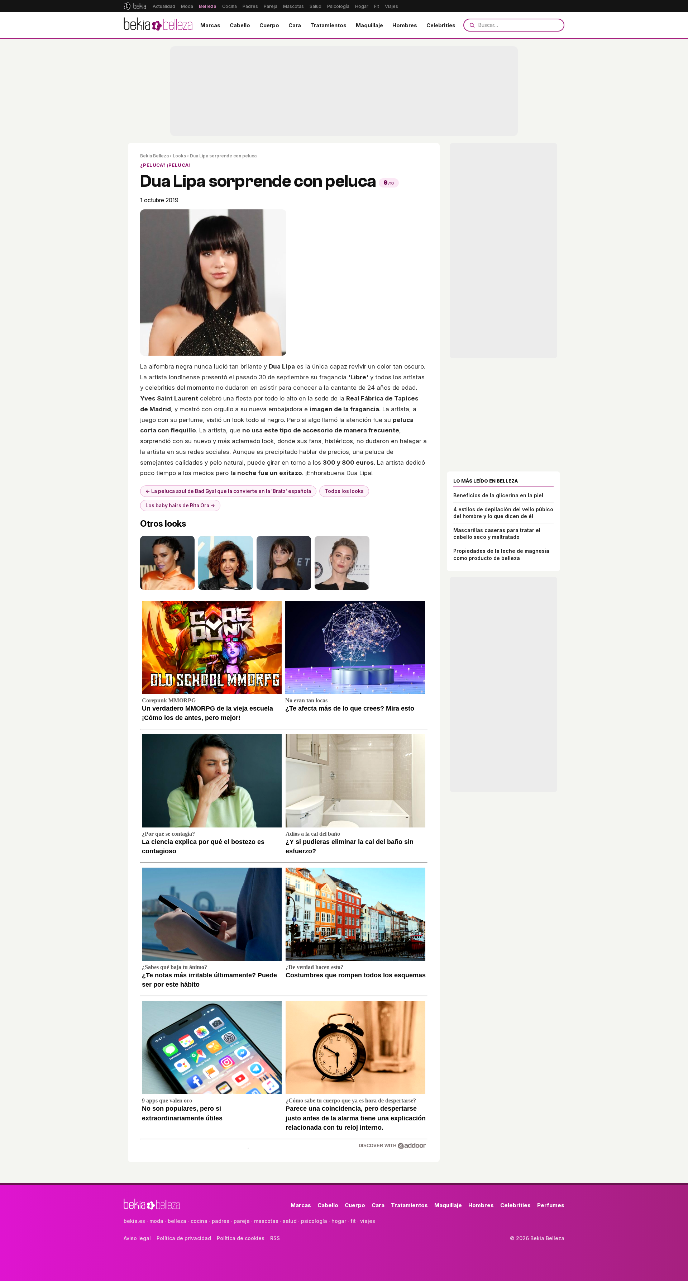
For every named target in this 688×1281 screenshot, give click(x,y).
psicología (314, 1221)
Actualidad (164, 6)
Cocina (229, 6)
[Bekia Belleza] (158, 25)
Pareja (270, 6)
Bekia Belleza (154, 155)
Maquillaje (369, 25)
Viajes (391, 6)
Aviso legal (137, 1238)
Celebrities (440, 25)
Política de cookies (240, 1238)
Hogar (361, 6)
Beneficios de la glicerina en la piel (498, 495)
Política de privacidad (184, 1238)
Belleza (207, 6)
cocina (199, 1221)
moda (156, 1221)
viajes (367, 1221)
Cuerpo (269, 25)
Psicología (338, 6)
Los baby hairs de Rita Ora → (180, 505)
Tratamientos (328, 25)
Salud (315, 6)
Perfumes (550, 1205)
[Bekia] (135, 6)
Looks (179, 155)
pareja (242, 1221)
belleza (177, 1221)
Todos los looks (344, 491)
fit (353, 1221)
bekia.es (134, 1221)
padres (220, 1221)
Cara (294, 25)
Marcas (210, 25)
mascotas (266, 1221)
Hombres (404, 25)
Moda (187, 6)
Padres (250, 6)
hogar (338, 1221)
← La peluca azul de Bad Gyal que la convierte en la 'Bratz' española (228, 491)
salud (290, 1221)
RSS (275, 1238)
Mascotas (293, 6)
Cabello (240, 25)
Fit (376, 6)
